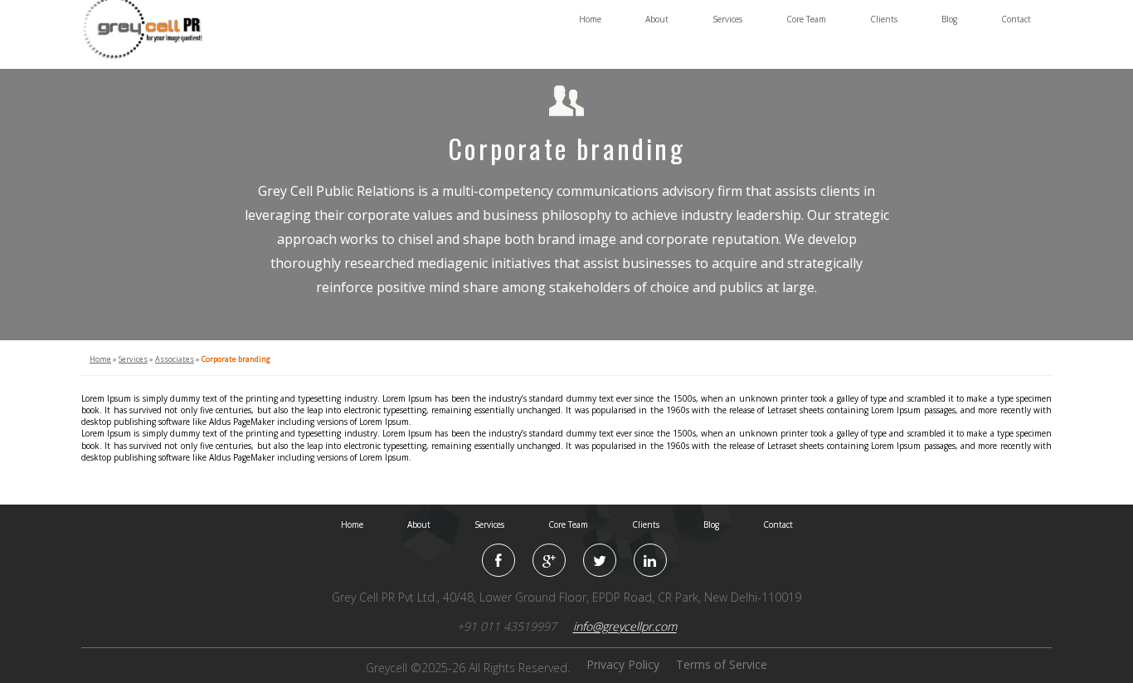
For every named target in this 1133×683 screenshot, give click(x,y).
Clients (883, 19)
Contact (1016, 19)
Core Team (806, 19)
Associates (174, 359)
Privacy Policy (622, 664)
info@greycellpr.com (625, 626)
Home (590, 19)
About (657, 19)
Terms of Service (721, 664)
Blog (949, 19)
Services (727, 19)
